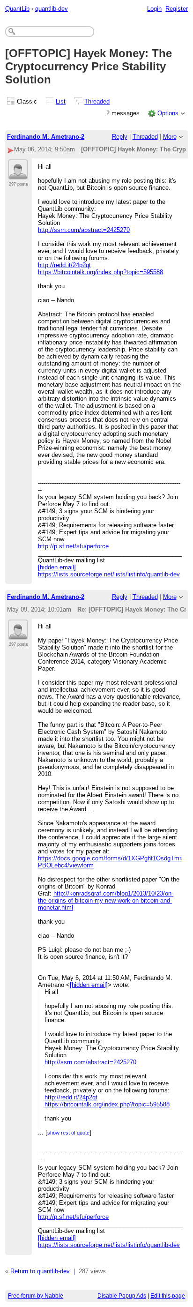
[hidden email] (57, 567)
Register (176, 8)
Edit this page (167, 1295)
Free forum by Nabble (35, 1295)
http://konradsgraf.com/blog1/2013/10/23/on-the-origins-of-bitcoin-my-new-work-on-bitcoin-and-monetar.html (105, 900)
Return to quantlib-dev (40, 1271)
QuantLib (17, 8)
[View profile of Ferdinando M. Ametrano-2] (18, 174)
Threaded (97, 101)
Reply (119, 136)
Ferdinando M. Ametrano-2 (45, 136)
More (170, 136)
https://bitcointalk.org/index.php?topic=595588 (100, 272)
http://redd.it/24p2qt (64, 265)
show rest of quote (68, 1132)
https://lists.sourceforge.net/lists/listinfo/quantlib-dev (109, 574)
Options (167, 113)
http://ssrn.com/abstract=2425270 (84, 229)
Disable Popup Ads (121, 1295)
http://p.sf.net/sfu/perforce (73, 546)
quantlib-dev (51, 8)
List (61, 101)
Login (154, 8)
